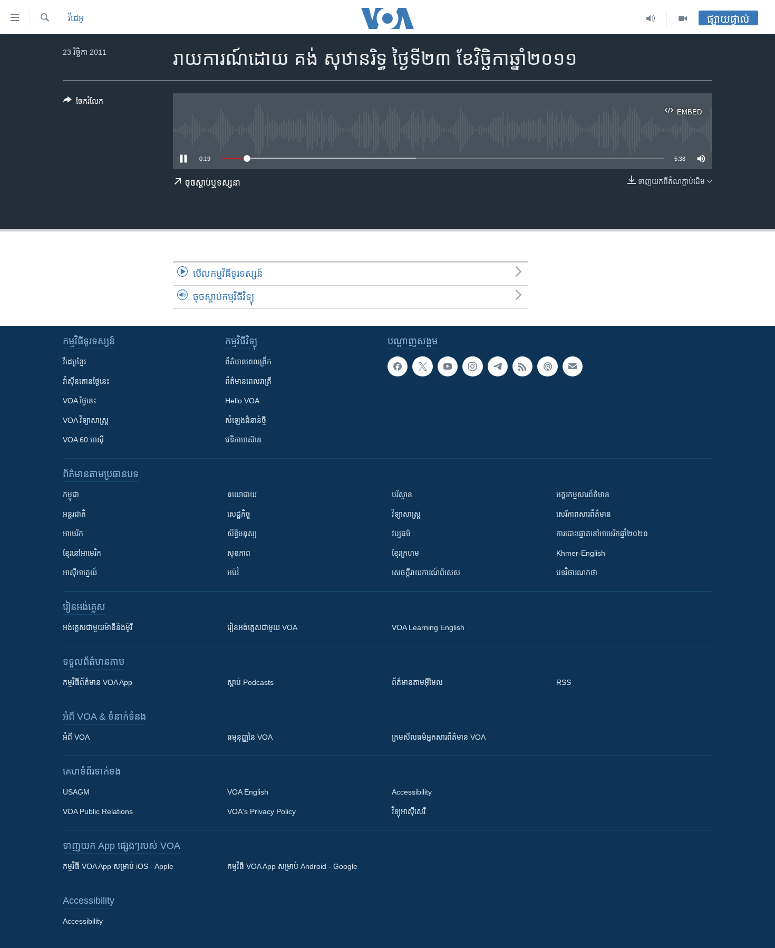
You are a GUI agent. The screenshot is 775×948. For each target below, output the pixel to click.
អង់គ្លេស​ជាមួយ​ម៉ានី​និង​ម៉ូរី (97, 627)
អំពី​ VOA (76, 737)
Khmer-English (580, 553)
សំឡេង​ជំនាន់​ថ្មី (245, 420)
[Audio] (651, 18)
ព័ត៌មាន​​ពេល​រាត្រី (248, 381)
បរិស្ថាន (402, 494)
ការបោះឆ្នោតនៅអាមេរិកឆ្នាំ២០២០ (602, 533)
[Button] (83, 103)
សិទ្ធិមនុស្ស (242, 533)
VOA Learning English (428, 627)
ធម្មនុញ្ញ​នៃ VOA (250, 737)
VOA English (247, 792)
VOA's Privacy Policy (261, 811)
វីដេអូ (76, 18)
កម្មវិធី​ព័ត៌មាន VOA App (97, 682)
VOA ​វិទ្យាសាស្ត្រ (86, 420)
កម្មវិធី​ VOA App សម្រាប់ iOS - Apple (118, 866)
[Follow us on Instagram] (472, 366)
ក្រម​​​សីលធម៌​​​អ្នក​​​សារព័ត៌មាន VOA (439, 737)
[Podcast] (547, 366)
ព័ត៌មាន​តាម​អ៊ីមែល (417, 682)
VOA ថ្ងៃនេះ (79, 400)
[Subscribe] (573, 366)
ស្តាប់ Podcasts (250, 682)
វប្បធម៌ (401, 533)
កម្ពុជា (71, 494)
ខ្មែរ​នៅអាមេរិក (82, 553)
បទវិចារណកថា (576, 572)
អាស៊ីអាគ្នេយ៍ (80, 572)
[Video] (683, 18)
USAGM (76, 792)
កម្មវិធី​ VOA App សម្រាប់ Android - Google (292, 866)
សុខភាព (238, 553)
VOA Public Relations (98, 811)
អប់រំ (233, 572)
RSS (563, 682)
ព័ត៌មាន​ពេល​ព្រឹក (248, 361)
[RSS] (522, 366)
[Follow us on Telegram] (498, 366)
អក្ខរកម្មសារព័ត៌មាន (582, 494)
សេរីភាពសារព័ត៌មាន (583, 514)
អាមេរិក (73, 533)
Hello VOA (242, 400)
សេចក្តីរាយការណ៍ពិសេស (426, 572)
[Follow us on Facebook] (398, 366)
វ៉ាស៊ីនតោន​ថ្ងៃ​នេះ (86, 381)
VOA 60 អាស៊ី (83, 440)
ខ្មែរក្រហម (405, 553)
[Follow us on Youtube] (448, 366)
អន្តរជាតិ (74, 514)
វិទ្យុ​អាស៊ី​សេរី (408, 811)
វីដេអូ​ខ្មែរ (74, 361)
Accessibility (412, 792)
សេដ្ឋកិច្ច (238, 514)
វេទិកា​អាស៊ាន (243, 440)
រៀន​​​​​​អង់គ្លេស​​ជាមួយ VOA (262, 627)
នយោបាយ (242, 494)
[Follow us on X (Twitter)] (422, 366)
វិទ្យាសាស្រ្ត (406, 514)
